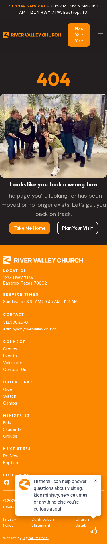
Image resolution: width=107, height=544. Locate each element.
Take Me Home (30, 228)
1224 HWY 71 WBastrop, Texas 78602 (25, 280)
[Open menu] (100, 34)
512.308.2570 (15, 322)
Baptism (11, 463)
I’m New (10, 456)
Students (12, 429)
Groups (10, 349)
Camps (10, 403)
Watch (9, 396)
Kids (7, 422)
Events (10, 356)
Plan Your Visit (79, 35)
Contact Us (14, 369)
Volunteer (12, 363)
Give (7, 389)
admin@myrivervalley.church (30, 329)
